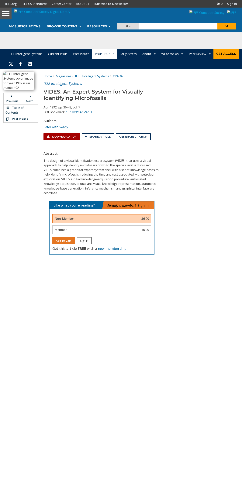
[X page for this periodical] (11, 64)
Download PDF (63, 136)
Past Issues (81, 54)
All (127, 26)
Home (47, 76)
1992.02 (118, 76)
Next (29, 101)
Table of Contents (14, 110)
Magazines (63, 76)
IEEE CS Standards (34, 4)
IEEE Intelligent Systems (25, 54)
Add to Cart (63, 240)
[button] (220, 4)
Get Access (226, 54)
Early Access (128, 54)
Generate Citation (133, 136)
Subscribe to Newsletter (111, 4)
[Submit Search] (226, 26)
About (147, 54)
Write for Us (170, 54)
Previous (12, 101)
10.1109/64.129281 (79, 112)
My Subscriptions (24, 26)
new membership (112, 248)
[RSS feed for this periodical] (30, 64)
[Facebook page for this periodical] (20, 64)
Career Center (61, 4)
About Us (82, 4)
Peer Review (198, 54)
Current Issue (57, 54)
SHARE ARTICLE (100, 136)
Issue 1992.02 (104, 54)
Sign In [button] (232, 4)
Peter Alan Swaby (55, 127)
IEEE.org (11, 4)
